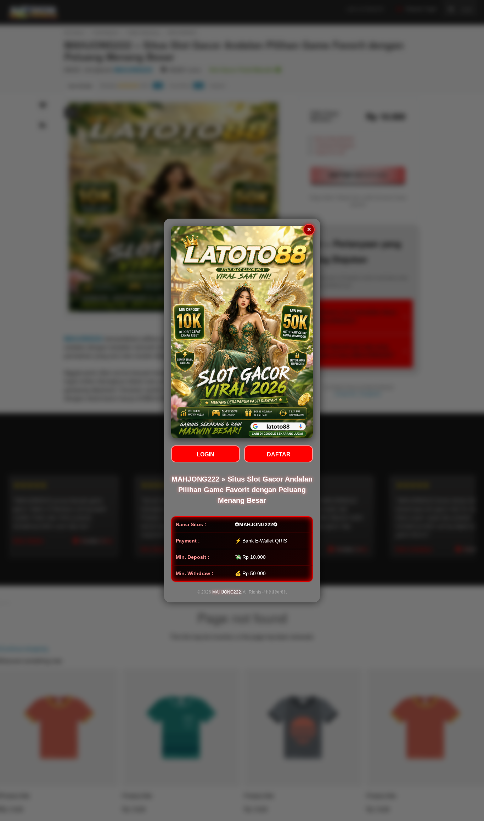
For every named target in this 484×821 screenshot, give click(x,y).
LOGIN (205, 454)
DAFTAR (279, 454)
